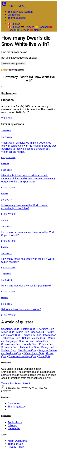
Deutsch (29, 26)
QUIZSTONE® (16, 6)
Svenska (24, 30)
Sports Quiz (37, 332)
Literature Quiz (45, 328)
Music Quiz (22, 332)
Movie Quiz (7, 332)
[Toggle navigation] (25, 7)
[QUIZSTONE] (4, 6)
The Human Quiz (27, 350)
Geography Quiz (10, 328)
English (15, 23)
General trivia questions (14, 63)
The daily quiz (20, 11)
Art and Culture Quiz (37, 341)
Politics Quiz (46, 344)
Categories (14, 14)
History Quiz (28, 328)
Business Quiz (9, 347)
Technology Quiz (31, 335)
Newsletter (14, 428)
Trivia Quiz (44, 356)
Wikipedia (6, 118)
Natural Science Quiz (33, 338)
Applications (15, 422)
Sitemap (12, 425)
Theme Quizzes (17, 17)
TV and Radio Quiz (34, 353)
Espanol (43, 26)
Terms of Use (15, 443)
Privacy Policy (16, 446)
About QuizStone (17, 440)
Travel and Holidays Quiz (22, 356)
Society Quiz (30, 344)
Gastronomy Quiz (11, 344)
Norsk (37, 30)
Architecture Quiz (29, 347)
